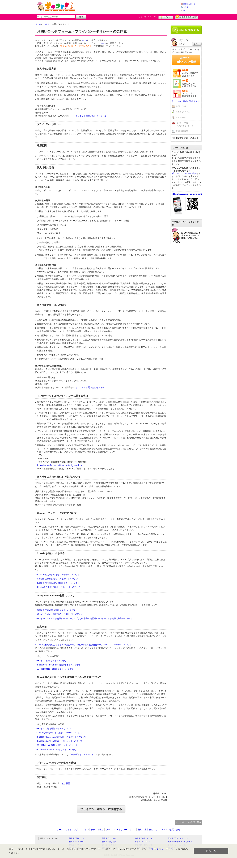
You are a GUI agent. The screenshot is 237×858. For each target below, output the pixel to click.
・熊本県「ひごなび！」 (109, 838)
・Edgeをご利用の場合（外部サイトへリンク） (57, 583)
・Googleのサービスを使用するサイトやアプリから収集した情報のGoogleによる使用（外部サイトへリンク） (87, 618)
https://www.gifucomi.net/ (187, 194)
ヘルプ (185, 7)
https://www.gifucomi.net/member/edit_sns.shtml (59, 465)
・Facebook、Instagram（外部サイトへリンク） (58, 665)
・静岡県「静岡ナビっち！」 (144, 838)
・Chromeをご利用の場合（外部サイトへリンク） (58, 574)
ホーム (185, 10)
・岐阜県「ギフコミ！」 (142, 842)
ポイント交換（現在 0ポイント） (185, 124)
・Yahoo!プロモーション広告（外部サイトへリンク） (60, 732)
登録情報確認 (182, 131)
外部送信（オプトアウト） (83, 754)
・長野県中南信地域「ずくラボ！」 (180, 842)
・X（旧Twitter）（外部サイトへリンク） (54, 669)
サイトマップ (71, 829)
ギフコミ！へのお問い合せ (167, 829)
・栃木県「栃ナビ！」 (76, 838)
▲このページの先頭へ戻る (188, 822)
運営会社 (149, 829)
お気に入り (181, 106)
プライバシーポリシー (116, 829)
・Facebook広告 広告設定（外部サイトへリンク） (59, 741)
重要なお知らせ (189, 4)
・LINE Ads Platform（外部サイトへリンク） (56, 749)
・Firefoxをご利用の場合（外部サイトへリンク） (58, 587)
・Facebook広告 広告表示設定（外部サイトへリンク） (61, 737)
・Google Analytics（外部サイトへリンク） (55, 610)
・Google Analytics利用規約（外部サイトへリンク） (59, 614)
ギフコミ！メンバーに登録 (184, 173)
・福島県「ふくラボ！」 (76, 842)
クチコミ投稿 (97, 829)
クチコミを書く (186, 29)
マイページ (181, 117)
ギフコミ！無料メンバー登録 (186, 60)
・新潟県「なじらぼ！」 (109, 842)
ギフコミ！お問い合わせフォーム (91, 116)
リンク (132, 829)
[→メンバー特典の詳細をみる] (186, 101)
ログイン (165, 17)
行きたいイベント (184, 112)
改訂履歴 (66, 783)
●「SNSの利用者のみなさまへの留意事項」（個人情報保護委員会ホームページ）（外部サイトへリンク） (84, 644)
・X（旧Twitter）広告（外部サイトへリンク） (56, 745)
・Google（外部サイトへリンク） (51, 660)
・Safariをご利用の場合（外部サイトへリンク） (57, 579)
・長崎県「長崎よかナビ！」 (177, 838)
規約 (140, 829)
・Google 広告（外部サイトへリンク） (53, 728)
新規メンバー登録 (186, 17)
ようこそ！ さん (148, 17)
